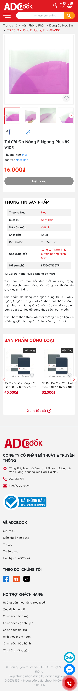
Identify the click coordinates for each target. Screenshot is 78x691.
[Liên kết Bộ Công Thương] (26, 502)
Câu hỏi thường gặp (16, 650)
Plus (24, 154)
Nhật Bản (22, 160)
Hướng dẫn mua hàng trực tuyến (24, 602)
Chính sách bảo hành (17, 643)
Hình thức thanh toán (17, 636)
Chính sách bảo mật (16, 616)
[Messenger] (69, 669)
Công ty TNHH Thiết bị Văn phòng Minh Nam (54, 254)
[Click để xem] (39, 69)
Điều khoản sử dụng (16, 538)
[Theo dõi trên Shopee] (16, 578)
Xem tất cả (37, 410)
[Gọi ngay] (69, 683)
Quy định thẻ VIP (14, 609)
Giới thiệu (9, 531)
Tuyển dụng (10, 551)
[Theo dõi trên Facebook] (6, 578)
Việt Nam (47, 227)
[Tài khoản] (54, 5)
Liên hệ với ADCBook (17, 558)
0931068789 (16, 479)
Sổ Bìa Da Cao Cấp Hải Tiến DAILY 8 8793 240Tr (20, 385)
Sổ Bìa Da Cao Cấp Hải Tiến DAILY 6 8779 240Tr (58, 385)
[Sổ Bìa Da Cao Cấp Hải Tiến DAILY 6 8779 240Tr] (58, 363)
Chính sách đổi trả (15, 630)
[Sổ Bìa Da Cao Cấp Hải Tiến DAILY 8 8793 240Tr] (20, 363)
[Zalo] (69, 657)
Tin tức (7, 544)
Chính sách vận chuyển (18, 623)
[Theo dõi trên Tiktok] (26, 578)
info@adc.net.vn (19, 485)
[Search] (69, 15)
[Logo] (39, 443)
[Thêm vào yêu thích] (66, 98)
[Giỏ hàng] (69, 5)
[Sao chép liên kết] (28, 132)
